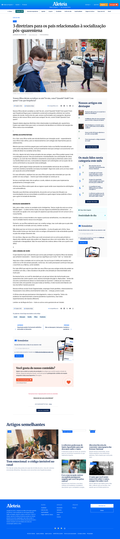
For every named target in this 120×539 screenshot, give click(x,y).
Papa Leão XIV (101, 11)
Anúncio (59, 517)
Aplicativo (59, 510)
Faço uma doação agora (23, 380)
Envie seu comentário (43, 410)
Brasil (109, 11)
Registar (103, 4)
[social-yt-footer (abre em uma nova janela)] (55, 528)
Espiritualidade (78, 11)
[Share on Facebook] (61, 106)
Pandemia (42, 317)
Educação (22, 317)
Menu (10, 11)
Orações (18, 11)
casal (9, 431)
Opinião (43, 11)
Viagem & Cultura (89, 11)
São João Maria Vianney (66, 7)
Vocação (65, 461)
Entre (50, 404)
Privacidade (90, 533)
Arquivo (51, 11)
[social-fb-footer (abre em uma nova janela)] (58, 528)
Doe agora (112, 4)
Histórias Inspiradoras (32, 11)
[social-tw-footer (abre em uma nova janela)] (61, 528)
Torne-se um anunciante (70, 533)
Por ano (74, 507)
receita (92, 431)
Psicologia (93, 463)
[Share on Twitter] (67, 106)
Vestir (58, 514)
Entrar (97, 4)
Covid (15, 317)
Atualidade (58, 11)
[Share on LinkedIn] (64, 106)
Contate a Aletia (82, 533)
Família (30, 317)
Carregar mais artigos (92, 147)
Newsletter (59, 507)
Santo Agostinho (67, 431)
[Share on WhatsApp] (73, 106)
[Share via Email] (70, 106)
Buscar (25, 4)
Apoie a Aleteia (40, 533)
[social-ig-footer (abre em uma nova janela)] (64, 528)
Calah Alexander (33, 35)
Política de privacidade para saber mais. (44, 352)
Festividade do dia (87, 215)
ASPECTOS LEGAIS (58, 533)
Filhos (35, 317)
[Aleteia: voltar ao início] (60, 3)
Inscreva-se (60, 512)
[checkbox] (15, 352)
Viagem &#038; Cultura (47, 514)
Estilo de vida (68, 11)
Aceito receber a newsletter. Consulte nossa (34, 352)
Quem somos (48, 533)
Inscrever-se (19, 356)
